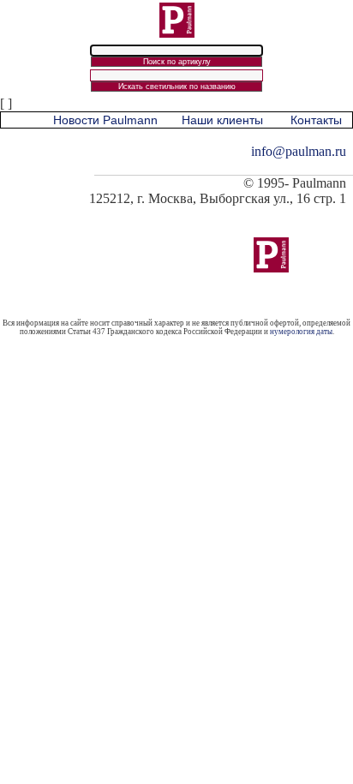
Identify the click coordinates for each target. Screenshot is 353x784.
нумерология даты (301, 331)
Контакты (316, 120)
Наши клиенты (222, 120)
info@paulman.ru (298, 151)
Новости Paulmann (105, 120)
